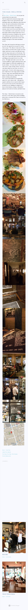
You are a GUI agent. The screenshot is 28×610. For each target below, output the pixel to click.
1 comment (8, 596)
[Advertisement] (14, 508)
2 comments (8, 556)
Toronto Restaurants (6, 456)
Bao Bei (5, 554)
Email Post (8, 450)
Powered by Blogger (15, 605)
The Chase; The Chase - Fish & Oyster (9, 454)
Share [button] (3, 450)
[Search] (25, 2)
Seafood (9, 452)
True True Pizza (8, 594)
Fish (6, 452)
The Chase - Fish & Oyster (10, 15)
